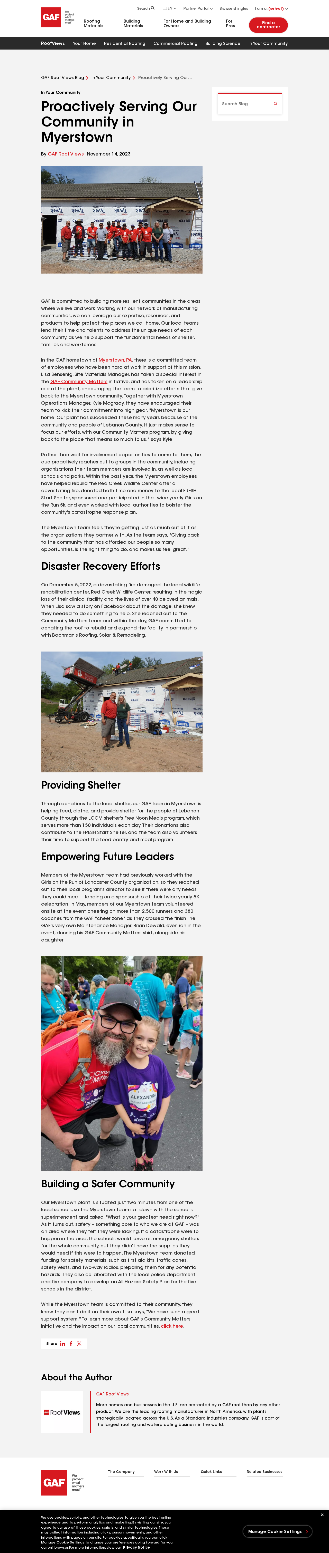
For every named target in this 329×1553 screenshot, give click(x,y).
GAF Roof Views (66, 154)
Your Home (84, 44)
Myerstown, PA (115, 360)
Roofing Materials (93, 24)
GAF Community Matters (78, 382)
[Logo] (58, 29)
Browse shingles (234, 9)
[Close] (322, 1514)
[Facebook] (43, 1508)
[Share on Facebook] (71, 1343)
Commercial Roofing (175, 44)
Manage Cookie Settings (275, 1532)
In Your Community (268, 44)
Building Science (223, 44)
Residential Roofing (124, 44)
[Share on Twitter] (79, 1343)
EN (170, 9)
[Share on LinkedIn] (62, 1343)
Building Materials (133, 24)
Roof (53, 44)
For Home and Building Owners (187, 24)
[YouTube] (74, 1508)
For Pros (230, 24)
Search (143, 9)
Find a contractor (268, 25)
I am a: (269, 9)
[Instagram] (64, 1508)
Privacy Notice (136, 1547)
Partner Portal (196, 9)
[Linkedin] (53, 1508)
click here (172, 1326)
